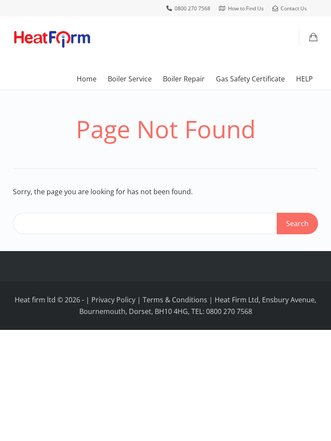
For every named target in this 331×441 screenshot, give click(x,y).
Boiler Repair (184, 79)
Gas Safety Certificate (250, 79)
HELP (304, 79)
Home (87, 79)
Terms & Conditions (175, 299)
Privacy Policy (113, 299)
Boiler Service (130, 79)
